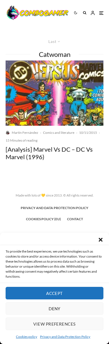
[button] (100, 240)
